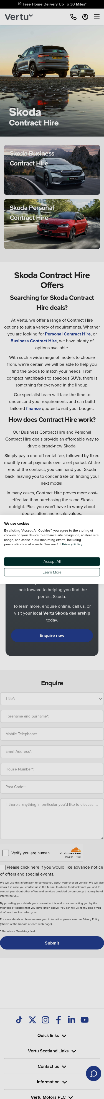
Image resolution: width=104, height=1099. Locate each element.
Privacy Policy (72, 544)
